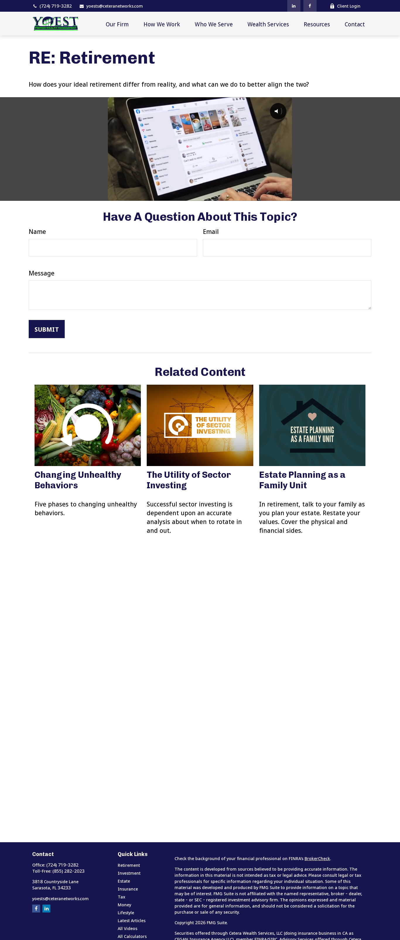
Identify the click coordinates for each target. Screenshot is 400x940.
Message (41, 273)
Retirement (129, 865)
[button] (117, 23)
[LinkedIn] (293, 6)
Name (37, 231)
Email (211, 231)
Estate (124, 881)
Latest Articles (132, 920)
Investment (129, 873)
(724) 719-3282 (56, 6)
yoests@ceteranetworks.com (114, 6)
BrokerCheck (317, 858)
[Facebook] (310, 6)
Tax (121, 896)
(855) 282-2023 (68, 871)
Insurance (128, 889)
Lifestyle (126, 912)
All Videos (127, 928)
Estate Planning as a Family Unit (302, 480)
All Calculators (132, 936)
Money (124, 904)
